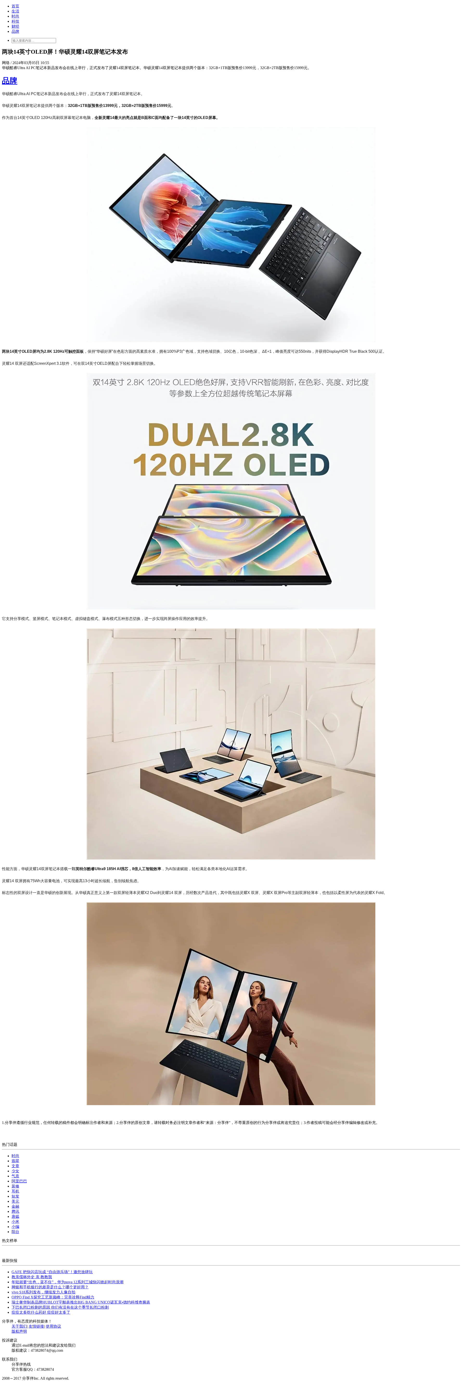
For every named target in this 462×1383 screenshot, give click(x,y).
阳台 (15, 1232)
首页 (15, 6)
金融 (15, 1206)
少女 (15, 1171)
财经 (15, 26)
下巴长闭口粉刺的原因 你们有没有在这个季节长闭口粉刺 (60, 1307)
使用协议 (53, 1326)
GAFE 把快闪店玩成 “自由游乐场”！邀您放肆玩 (52, 1272)
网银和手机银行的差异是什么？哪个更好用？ (50, 1287)
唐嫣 (15, 1216)
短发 (15, 1196)
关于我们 (19, 1326)
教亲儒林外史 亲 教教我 (32, 1277)
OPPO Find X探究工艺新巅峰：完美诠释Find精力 (53, 1297)
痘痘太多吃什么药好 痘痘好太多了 (41, 1312)
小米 (15, 1222)
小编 (15, 1227)
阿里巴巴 (19, 1181)
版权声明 (19, 1331)
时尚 (15, 16)
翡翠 (15, 1161)
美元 (15, 1201)
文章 (15, 1166)
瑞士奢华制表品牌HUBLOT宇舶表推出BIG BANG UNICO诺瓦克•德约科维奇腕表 (81, 1302)
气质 (15, 1176)
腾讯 (15, 1211)
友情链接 (36, 1326)
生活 (15, 11)
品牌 (15, 31)
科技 (15, 21)
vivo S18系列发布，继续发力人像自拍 (43, 1292)
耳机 (15, 1191)
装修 (15, 1186)
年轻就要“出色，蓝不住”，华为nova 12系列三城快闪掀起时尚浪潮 (67, 1282)
